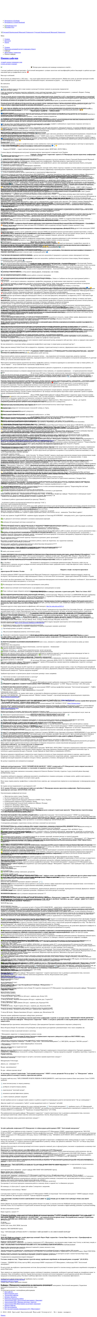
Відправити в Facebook (12, 20)
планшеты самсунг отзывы (9, 1281)
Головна (7, 47)
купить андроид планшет (9, 64)
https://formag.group (74, 703)
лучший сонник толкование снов (11, 62)
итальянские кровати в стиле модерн (13, 1279)
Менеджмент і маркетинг (13, 52)
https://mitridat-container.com (10, 697)
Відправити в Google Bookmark (15, 22)
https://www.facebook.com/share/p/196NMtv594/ (29, 623)
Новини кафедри (9, 58)
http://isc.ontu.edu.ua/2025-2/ (55, 606)
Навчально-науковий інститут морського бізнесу (20, 49)
